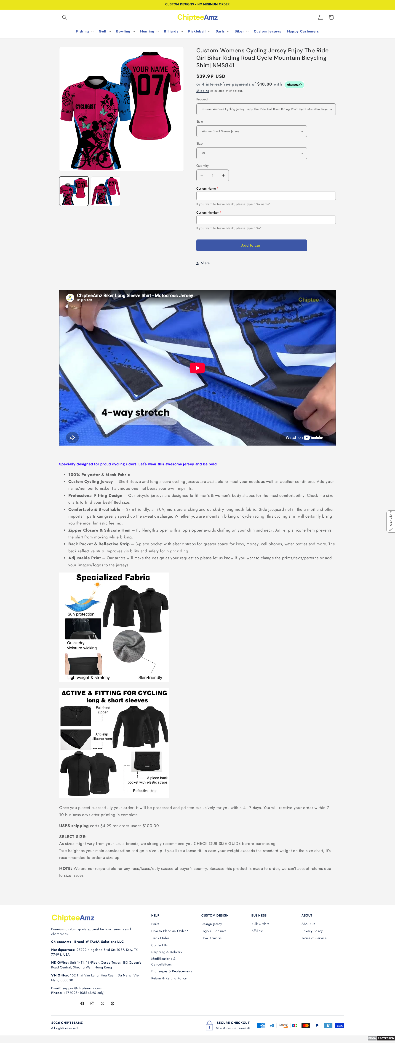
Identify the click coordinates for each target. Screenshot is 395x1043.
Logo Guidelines (214, 931)
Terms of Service (314, 938)
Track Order (160, 938)
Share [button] (205, 263)
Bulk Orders (260, 924)
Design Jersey (211, 924)
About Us (308, 924)
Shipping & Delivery (166, 952)
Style (199, 121)
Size (199, 143)
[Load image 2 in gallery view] (105, 191)
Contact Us (159, 945)
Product (202, 99)
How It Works (211, 938)
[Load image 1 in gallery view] (73, 191)
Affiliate (257, 931)
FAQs (155, 924)
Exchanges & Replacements (172, 971)
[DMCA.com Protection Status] (381, 1040)
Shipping (202, 91)
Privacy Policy (312, 931)
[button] (64, 17)
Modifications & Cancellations (163, 961)
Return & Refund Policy (169, 978)
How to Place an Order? (169, 931)
